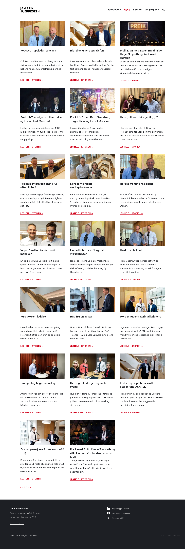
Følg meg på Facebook (120, 513)
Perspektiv (114, 10)
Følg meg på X (117, 518)
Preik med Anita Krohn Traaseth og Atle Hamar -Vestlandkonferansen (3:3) (92, 453)
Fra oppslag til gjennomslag (37, 383)
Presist (137, 10)
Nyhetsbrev (152, 10)
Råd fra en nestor (81, 316)
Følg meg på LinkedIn (120, 508)
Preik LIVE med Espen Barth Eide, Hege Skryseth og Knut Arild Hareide (141, 54)
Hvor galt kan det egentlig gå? (139, 117)
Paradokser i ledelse (33, 316)
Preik (127, 10)
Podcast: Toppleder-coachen (38, 50)
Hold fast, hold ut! (131, 250)
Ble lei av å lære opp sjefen (87, 50)
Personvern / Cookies (17, 524)
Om (163, 10)
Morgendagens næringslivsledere (140, 316)
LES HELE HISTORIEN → (31, 80)
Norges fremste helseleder (136, 183)
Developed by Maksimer (170, 536)
